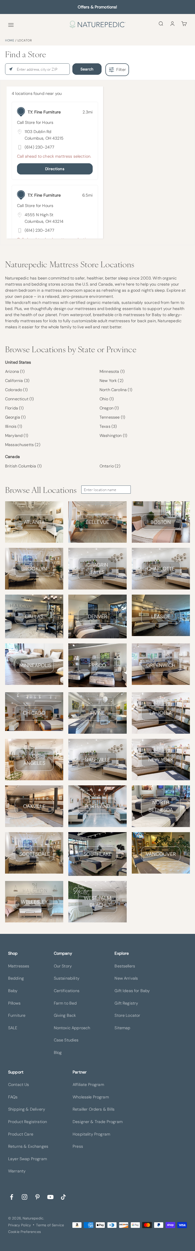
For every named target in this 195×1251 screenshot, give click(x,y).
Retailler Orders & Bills (94, 1109)
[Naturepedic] (97, 25)
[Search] (161, 23)
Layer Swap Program (27, 1158)
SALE (13, 1028)
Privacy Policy (19, 1225)
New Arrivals (126, 978)
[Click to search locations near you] (11, 69)
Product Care (20, 1134)
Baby (13, 990)
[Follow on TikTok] (63, 1196)
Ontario (110, 466)
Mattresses (18, 966)
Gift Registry (126, 1003)
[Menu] (11, 25)
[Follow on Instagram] (24, 1196)
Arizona (15, 371)
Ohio (107, 399)
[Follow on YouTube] (50, 1196)
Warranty (17, 1171)
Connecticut (19, 399)
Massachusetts (22, 444)
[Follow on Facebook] (11, 1196)
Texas (108, 426)
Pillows (14, 1003)
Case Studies (66, 1040)
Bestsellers (125, 966)
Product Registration (27, 1121)
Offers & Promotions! (97, 7)
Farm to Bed (65, 1003)
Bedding (16, 978)
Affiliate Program (88, 1084)
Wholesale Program (91, 1097)
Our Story (63, 966)
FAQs (13, 1097)
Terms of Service (50, 1225)
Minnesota (112, 371)
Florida (14, 408)
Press (78, 1146)
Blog (58, 1052)
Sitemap (122, 1028)
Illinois (13, 426)
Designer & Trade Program (98, 1121)
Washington (113, 435)
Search (86, 69)
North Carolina (116, 389)
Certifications (66, 990)
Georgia (15, 417)
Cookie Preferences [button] (24, 1231)
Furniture (16, 1015)
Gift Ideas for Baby (132, 990)
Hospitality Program (91, 1134)
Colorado (16, 389)
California (17, 380)
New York (111, 380)
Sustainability (66, 978)
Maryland (16, 435)
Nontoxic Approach (72, 1028)
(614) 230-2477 (39, 147)
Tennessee (112, 417)
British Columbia (23, 466)
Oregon (109, 408)
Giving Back (65, 1015)
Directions (54, 168)
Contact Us (18, 1084)
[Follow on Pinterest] (37, 1196)
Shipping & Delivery (26, 1109)
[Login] (172, 23)
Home (9, 40)
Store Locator (127, 1015)
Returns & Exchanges (28, 1146)
